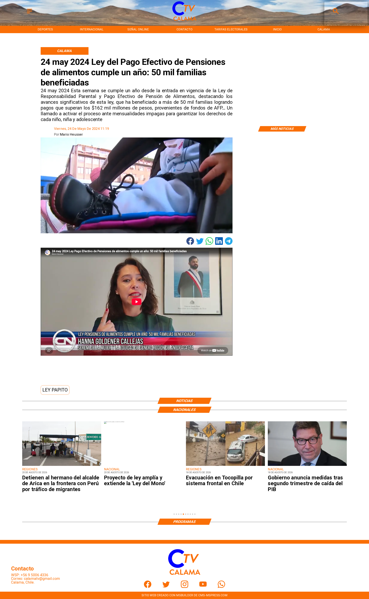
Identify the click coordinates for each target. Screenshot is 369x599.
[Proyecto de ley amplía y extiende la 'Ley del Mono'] (32, 421)
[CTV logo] (184, 21)
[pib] (225, 465)
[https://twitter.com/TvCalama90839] (166, 587)
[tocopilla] (143, 465)
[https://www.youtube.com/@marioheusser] (203, 587)
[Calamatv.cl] (29, 13)
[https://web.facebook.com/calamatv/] (147, 587)
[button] (55, 390)
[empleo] (307, 465)
